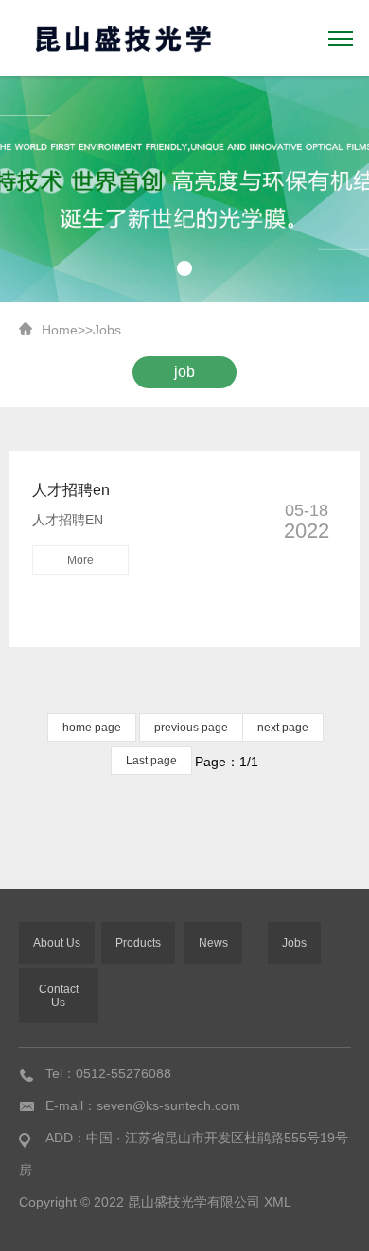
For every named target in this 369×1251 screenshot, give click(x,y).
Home (60, 329)
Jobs (107, 329)
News (213, 943)
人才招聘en (71, 490)
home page (91, 727)
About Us (56, 943)
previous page (191, 727)
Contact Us (59, 996)
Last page (151, 760)
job (184, 372)
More (80, 560)
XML (277, 1201)
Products (138, 943)
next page (282, 727)
